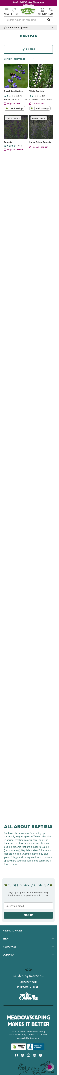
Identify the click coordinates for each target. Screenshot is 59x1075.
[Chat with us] (49, 1067)
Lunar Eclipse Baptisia (40, 142)
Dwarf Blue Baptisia (13, 91)
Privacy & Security (17, 1034)
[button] (6, 11)
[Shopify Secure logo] (18, 1046)
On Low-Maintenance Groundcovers (33, 3)
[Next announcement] (51, 3)
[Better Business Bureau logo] (36, 1046)
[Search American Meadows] (48, 19)
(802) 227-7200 (28, 982)
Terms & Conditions (38, 1034)
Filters (30, 49)
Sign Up (28, 915)
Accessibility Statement (28, 1038)
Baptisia (8, 142)
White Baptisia (36, 91)
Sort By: (8, 58)
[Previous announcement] (5, 3)
